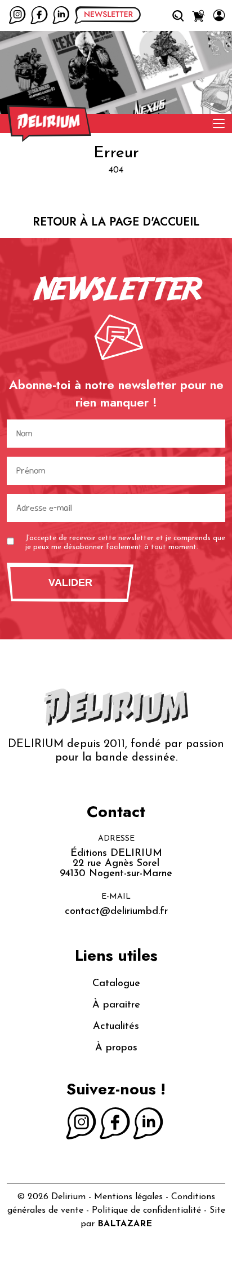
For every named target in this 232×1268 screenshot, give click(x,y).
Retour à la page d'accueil (116, 222)
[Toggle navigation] (218, 123)
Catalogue (116, 984)
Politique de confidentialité (146, 1210)
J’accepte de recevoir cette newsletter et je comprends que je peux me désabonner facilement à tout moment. (125, 542)
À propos (116, 1048)
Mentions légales (128, 1196)
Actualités (116, 1027)
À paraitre (116, 1005)
